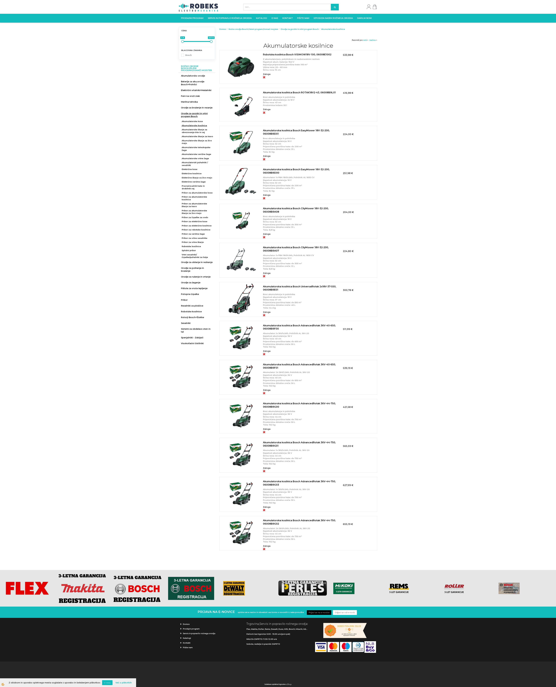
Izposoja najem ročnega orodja (333, 18)
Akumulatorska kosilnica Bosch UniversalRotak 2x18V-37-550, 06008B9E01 (299, 288)
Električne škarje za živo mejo (197, 177)
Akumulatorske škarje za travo (197, 136)
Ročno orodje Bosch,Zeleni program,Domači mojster (253, 29)
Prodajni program (192, 18)
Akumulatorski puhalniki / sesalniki (195, 163)
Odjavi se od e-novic (345, 612)
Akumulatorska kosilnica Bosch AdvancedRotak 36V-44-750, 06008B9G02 (299, 522)
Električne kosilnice (192, 173)
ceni (365, 40)
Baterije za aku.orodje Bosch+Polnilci (192, 83)
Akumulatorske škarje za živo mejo (197, 141)
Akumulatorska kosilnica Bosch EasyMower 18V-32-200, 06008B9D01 (296, 132)
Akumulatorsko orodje (193, 75)
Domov (222, 29)
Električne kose (189, 169)
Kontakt (287, 18)
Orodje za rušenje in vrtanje (196, 276)
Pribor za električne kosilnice (197, 225)
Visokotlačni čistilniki (192, 343)
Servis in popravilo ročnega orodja (230, 18)
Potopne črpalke (190, 294)
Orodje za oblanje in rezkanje (197, 262)
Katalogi (261, 18)
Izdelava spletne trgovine (275, 684)
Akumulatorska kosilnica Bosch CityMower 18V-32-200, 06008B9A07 (296, 249)
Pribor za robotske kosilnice (196, 230)
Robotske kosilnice (191, 246)
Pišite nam (303, 18)
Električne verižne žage (194, 182)
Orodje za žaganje (190, 282)
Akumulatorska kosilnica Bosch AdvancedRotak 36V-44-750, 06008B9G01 (299, 444)
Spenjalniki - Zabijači (192, 337)
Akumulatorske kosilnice (194, 125)
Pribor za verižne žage (193, 234)
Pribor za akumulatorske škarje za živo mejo (194, 211)
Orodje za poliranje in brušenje (192, 269)
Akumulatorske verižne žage (196, 154)
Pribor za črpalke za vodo (195, 217)
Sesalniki (186, 323)
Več (298, 178)
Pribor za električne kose (194, 221)
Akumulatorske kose (192, 121)
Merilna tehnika (189, 102)
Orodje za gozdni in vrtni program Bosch (194, 115)
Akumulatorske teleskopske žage (196, 148)
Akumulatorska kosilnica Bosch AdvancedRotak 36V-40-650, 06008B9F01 (299, 366)
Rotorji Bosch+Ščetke (192, 317)
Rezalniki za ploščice (192, 305)
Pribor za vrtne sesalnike (194, 238)
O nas (274, 18)
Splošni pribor (189, 250)
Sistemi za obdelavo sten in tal (196, 330)
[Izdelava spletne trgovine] (289, 684)
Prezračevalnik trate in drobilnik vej (193, 187)
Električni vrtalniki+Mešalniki (196, 90)
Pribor (184, 300)
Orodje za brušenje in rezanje (196, 107)
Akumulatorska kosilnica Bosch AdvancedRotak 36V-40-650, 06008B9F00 (299, 327)
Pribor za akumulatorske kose (197, 193)
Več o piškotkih (123, 682)
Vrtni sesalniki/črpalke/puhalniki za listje (195, 256)
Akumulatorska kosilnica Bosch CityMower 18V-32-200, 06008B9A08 (296, 210)
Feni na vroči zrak (190, 96)
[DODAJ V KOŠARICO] (298, 146)
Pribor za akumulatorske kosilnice (194, 198)
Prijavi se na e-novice (319, 612)
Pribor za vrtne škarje (193, 242)
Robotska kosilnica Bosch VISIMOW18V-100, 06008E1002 (297, 54)
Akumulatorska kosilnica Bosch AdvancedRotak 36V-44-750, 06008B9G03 (299, 483)
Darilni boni (364, 18)
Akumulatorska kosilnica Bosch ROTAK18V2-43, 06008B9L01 (299, 92)
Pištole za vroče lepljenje (194, 288)
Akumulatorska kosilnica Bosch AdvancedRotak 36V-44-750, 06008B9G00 (299, 405)
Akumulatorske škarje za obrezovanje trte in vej (194, 130)
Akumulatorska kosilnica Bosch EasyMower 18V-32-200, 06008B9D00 (296, 171)
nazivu (372, 40)
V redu (107, 682)
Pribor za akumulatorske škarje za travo (194, 205)
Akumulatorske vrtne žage (195, 158)
